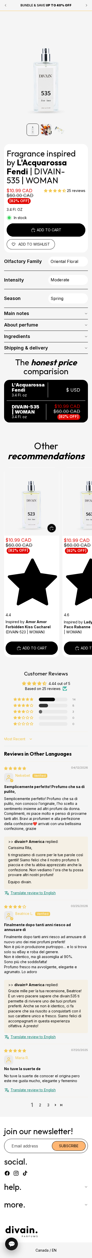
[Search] (16, 18)
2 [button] (40, 1105)
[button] (55, 190)
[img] (15, 768)
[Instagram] (16, 1173)
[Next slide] (82, 562)
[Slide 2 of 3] (46, 129)
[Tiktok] (25, 1173)
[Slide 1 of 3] (32, 129)
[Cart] (85, 18)
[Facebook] (7, 1173)
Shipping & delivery (26, 347)
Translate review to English (33, 893)
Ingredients (17, 336)
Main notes (16, 313)
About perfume (21, 325)
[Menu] (6, 19)
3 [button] (48, 1105)
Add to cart (49, 230)
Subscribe (68, 1146)
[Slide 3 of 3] (59, 129)
